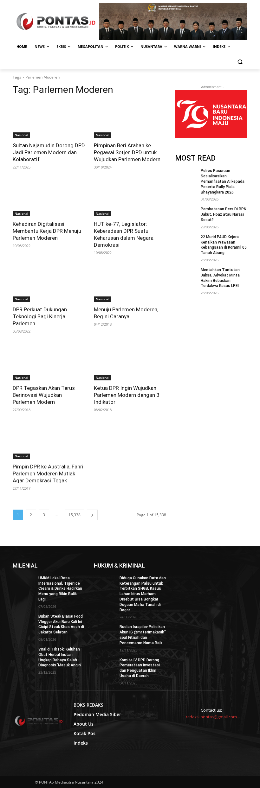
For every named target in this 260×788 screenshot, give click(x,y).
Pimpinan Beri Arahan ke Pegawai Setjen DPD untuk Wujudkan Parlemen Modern (127, 152)
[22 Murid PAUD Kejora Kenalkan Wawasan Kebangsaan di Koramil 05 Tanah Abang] (186, 242)
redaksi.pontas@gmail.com (211, 717)
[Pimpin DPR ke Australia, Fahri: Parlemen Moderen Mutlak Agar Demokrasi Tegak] (49, 441)
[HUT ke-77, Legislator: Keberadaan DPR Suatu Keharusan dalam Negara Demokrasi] (130, 198)
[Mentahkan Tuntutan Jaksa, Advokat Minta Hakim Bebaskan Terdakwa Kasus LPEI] (186, 275)
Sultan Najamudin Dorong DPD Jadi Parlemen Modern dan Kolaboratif (49, 152)
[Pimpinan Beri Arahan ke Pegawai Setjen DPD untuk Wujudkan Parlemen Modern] (130, 120)
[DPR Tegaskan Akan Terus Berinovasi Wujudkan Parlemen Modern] (49, 362)
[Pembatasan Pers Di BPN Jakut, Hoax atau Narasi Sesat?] (186, 214)
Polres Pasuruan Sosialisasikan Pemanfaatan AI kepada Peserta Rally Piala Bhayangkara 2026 (222, 181)
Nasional (21, 135)
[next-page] (92, 515)
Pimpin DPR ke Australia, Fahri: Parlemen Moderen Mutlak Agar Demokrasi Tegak (49, 473)
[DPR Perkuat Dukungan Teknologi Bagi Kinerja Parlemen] (49, 284)
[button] (239, 61)
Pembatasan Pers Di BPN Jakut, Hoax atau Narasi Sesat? (223, 214)
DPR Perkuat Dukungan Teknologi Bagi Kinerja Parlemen (40, 316)
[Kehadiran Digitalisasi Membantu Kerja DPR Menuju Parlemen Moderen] (49, 198)
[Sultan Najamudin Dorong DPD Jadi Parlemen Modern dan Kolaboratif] (49, 120)
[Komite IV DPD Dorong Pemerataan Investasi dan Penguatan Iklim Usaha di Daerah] (104, 665)
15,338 (74, 515)
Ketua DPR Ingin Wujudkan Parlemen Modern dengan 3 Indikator (126, 395)
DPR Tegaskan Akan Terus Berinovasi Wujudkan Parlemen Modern (44, 395)
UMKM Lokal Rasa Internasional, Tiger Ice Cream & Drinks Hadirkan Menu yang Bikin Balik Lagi (60, 588)
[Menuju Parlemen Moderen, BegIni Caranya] (130, 284)
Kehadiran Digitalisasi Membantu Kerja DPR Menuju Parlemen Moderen (47, 231)
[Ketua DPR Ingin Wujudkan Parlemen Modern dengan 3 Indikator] (130, 362)
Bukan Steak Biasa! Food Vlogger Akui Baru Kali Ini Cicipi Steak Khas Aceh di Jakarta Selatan (61, 624)
